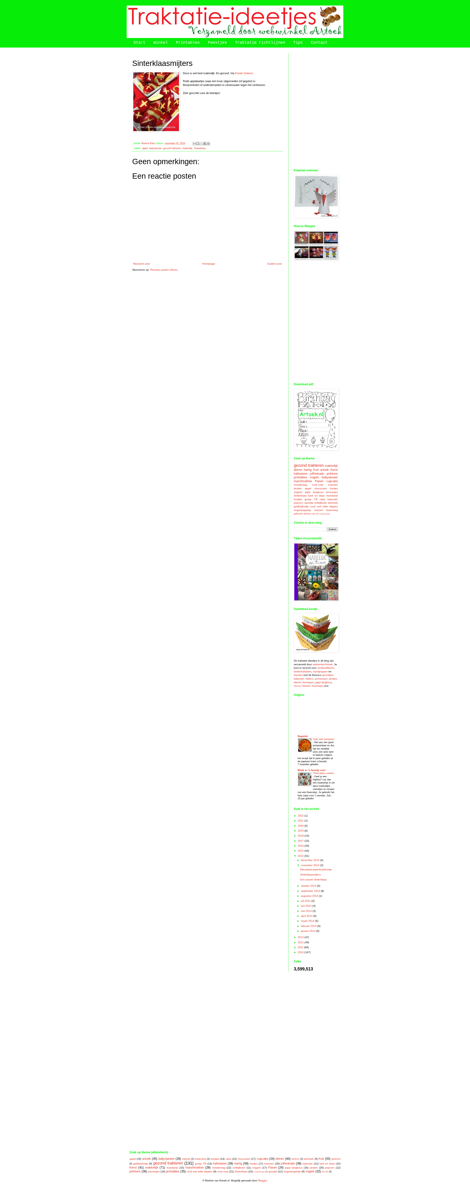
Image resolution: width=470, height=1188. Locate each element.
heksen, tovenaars (312, 685)
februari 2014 (309, 926)
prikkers (332, 473)
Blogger (262, 1180)
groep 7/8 (311, 499)
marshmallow (303, 481)
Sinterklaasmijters (310, 874)
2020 (301, 825)
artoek (324, 470)
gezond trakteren (172, 148)
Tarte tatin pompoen (323, 739)
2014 (301, 855)
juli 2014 (306, 900)
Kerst (334, 470)
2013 (301, 937)
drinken (307, 513)
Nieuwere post (141, 263)
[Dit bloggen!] (198, 143)
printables (300, 477)
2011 (301, 947)
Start (139, 42)
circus (297, 685)
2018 (301, 835)
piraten (298, 488)
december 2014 (310, 860)
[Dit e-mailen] (194, 143)
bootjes (298, 499)
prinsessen (321, 678)
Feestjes (217, 42)
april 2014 (307, 915)
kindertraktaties (303, 671)
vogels (314, 477)
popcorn (298, 502)
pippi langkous (314, 492)
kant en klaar (316, 495)
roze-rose (317, 484)
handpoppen (320, 671)
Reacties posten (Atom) (164, 269)
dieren (298, 470)
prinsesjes (332, 492)
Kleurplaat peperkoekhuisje (316, 869)
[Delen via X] (201, 143)
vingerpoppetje (302, 510)
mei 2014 (306, 910)
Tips (298, 42)
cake (322, 499)
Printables (188, 42)
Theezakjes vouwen (323, 773)
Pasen (319, 481)
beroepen (308, 682)
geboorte (298, 513)
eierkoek (333, 502)
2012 (301, 942)
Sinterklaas (200, 148)
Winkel (160, 42)
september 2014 (311, 890)
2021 (301, 820)
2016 (301, 845)
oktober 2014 (309, 885)
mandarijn (332, 495)
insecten (333, 484)
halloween (300, 473)
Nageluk (303, 736)
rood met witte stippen (324, 506)
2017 (301, 840)
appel (145, 148)
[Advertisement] (316, 108)
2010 (301, 952)
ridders (309, 678)
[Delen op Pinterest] (208, 143)
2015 (301, 850)
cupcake (332, 481)
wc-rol (315, 513)
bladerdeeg (332, 510)
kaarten (298, 675)
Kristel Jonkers (244, 73)
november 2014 (310, 865)
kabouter (333, 499)
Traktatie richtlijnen (260, 42)
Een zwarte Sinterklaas (313, 879)
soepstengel (324, 514)
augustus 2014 (310, 895)
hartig (308, 470)
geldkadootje (301, 506)
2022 (301, 815)
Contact (319, 42)
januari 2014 (308, 930)
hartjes (334, 488)
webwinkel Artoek (323, 664)
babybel (318, 510)
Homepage (208, 263)
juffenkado (317, 473)
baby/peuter (155, 148)
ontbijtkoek (320, 502)
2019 (301, 830)
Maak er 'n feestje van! (312, 770)
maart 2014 (308, 920)
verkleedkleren (325, 667)
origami (298, 492)
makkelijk (187, 148)
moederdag (300, 484)
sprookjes (327, 675)
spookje (308, 502)
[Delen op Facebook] (205, 143)
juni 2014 (306, 905)
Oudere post (274, 263)
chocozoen (320, 488)
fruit (316, 470)
